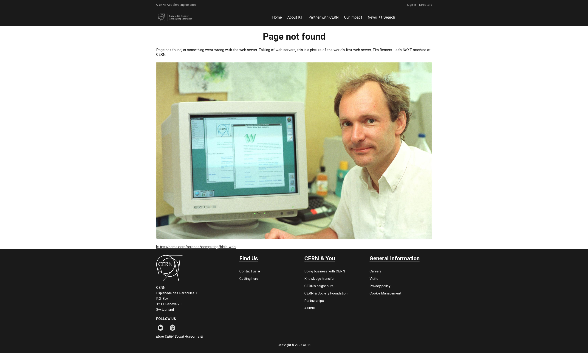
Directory (425, 4)
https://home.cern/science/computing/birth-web (196, 247)
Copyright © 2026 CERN (294, 345)
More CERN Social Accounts (178, 336)
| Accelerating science (176, 4)
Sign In (411, 4)
